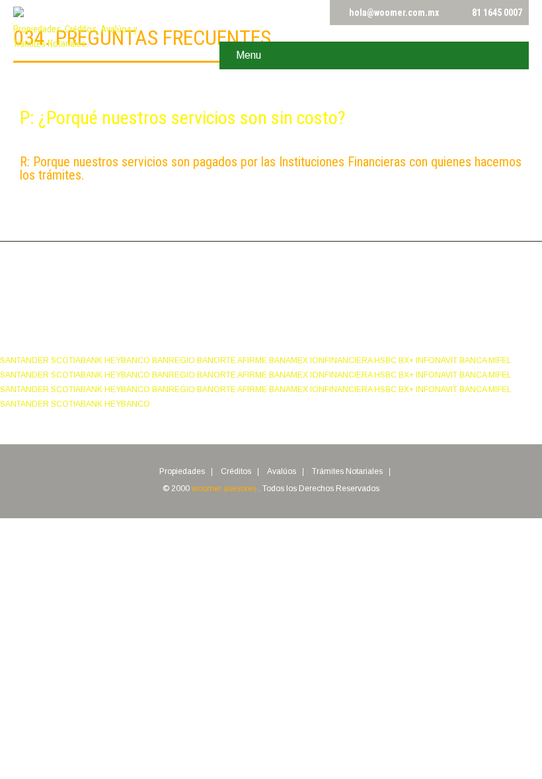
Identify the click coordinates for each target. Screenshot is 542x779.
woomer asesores (225, 488)
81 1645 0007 (497, 12)
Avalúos (281, 472)
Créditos (236, 472)
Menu (248, 55)
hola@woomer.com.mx (394, 12)
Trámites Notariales (347, 472)
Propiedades (182, 472)
